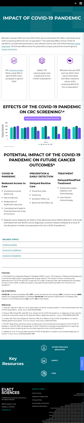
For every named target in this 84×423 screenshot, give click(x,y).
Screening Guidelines (12, 250)
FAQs (54, 373)
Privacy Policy (37, 400)
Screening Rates (10, 245)
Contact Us (6, 410)
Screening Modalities (12, 256)
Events (55, 360)
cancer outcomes (9, 49)
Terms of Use (36, 393)
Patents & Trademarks (40, 396)
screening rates (16, 70)
